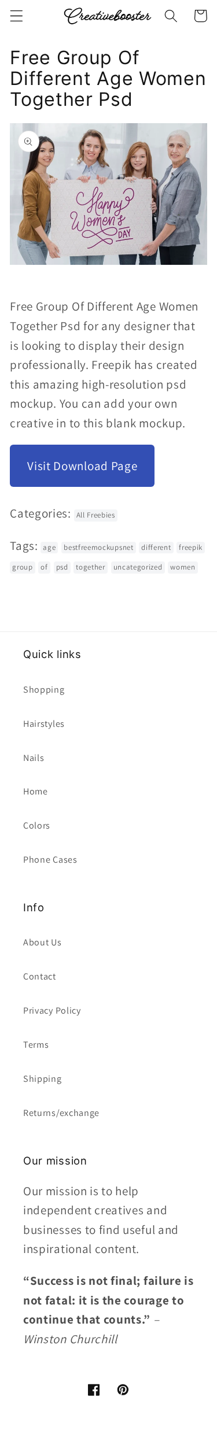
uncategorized (138, 567)
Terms (36, 1045)
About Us (42, 942)
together (90, 567)
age (49, 547)
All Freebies (95, 515)
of (44, 567)
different (156, 547)
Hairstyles (44, 724)
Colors (36, 825)
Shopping (44, 689)
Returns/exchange (61, 1113)
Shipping (42, 1079)
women (182, 567)
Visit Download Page (82, 466)
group (22, 567)
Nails (33, 758)
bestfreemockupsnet (98, 547)
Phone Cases (50, 859)
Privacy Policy (52, 1010)
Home (35, 791)
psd (62, 567)
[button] (16, 16)
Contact (39, 976)
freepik (191, 547)
